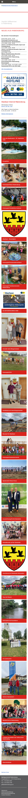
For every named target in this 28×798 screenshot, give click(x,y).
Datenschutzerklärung (7, 792)
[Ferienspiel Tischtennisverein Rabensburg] (14, 274)
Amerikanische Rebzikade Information (13, 573)
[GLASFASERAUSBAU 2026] (14, 299)
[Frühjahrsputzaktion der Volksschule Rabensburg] (14, 729)
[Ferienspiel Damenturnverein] (14, 446)
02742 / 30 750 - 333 (6, 106)
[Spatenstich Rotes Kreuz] (14, 469)
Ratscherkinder (7, 762)
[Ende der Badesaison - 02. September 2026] (14, 128)
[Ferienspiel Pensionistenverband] (14, 251)
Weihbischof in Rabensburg (10, 720)
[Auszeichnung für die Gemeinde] (14, 500)
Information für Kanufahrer (10, 620)
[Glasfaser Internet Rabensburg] (14, 98)
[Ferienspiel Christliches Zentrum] (14, 196)
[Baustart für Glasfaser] (14, 422)
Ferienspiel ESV (7, 372)
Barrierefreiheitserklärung (8, 793)
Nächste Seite (5, 772)
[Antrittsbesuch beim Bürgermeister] (14, 392)
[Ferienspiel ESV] (14, 360)
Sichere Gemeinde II (8, 696)
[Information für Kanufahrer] (14, 609)
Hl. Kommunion (7, 658)
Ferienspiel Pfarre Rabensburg (11, 184)
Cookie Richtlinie (6, 794)
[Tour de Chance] (14, 585)
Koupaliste (6, 161)
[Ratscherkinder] (14, 751)
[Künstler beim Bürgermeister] (14, 330)
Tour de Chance (7, 597)
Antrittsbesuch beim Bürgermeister (13, 410)
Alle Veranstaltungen (6, 69)
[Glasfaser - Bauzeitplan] (14, 224)
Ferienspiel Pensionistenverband (12, 262)
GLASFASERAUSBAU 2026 (10, 310)
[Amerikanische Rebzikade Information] (14, 558)
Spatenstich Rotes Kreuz (10, 480)
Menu (14, 1)
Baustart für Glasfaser (9, 434)
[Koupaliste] (14, 150)
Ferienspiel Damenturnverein (11, 457)
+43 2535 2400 (8, 780)
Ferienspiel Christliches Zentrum (12, 208)
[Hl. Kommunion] (14, 640)
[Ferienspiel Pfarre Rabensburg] (14, 173)
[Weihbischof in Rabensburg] (14, 708)
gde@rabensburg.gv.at (7, 784)
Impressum (4, 790)
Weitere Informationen (7, 113)
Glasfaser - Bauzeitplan (9, 239)
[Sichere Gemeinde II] (14, 678)
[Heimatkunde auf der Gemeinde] (14, 531)
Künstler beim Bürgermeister (11, 348)
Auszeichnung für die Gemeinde (12, 519)
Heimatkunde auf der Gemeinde (11, 542)
